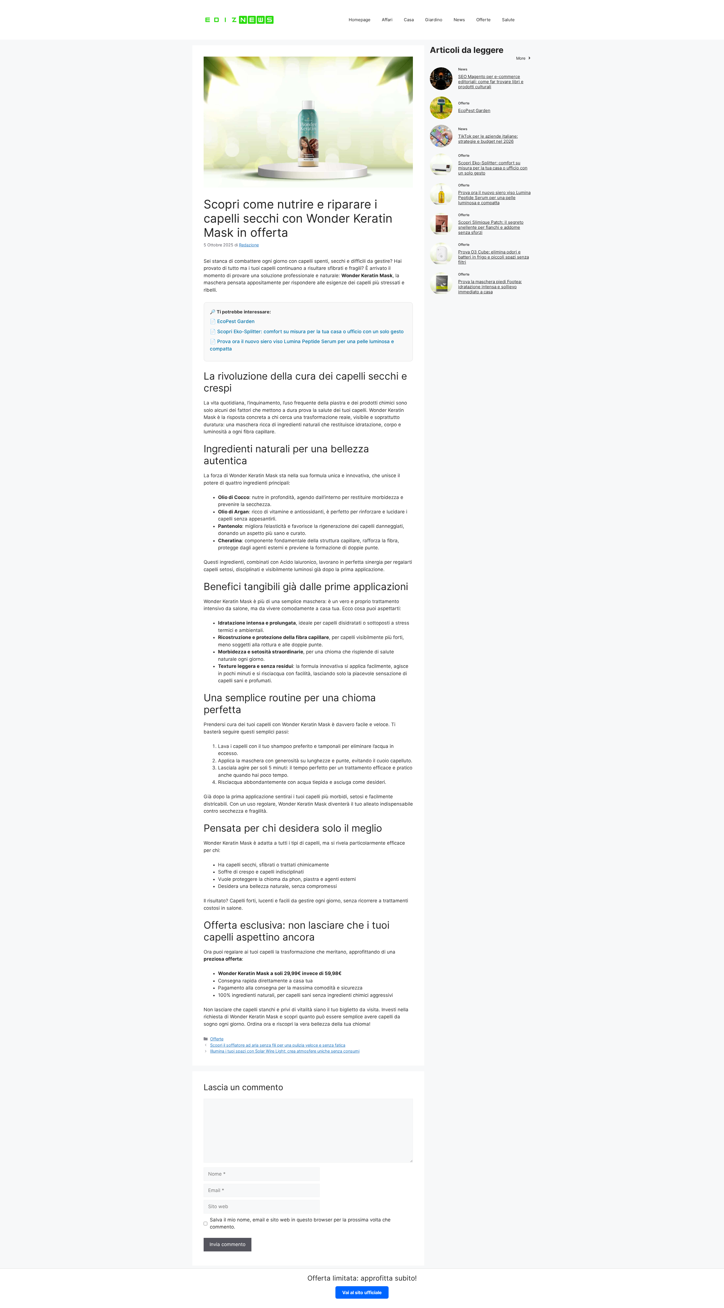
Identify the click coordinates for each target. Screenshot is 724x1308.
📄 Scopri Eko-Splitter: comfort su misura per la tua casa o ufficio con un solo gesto (307, 331)
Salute (508, 19)
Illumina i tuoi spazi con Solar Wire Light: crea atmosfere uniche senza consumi (284, 1051)
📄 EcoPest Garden (232, 321)
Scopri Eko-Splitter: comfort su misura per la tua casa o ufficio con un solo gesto (492, 168)
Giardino (433, 19)
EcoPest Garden (474, 110)
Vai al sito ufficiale (362, 1292)
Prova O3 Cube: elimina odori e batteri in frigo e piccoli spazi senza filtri (493, 257)
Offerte (483, 19)
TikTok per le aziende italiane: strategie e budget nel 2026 (488, 139)
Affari (387, 19)
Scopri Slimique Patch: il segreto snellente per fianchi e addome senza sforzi (490, 227)
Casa (409, 19)
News (459, 19)
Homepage (359, 19)
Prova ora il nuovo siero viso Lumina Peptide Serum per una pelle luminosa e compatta (494, 197)
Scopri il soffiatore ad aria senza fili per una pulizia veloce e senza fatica (277, 1045)
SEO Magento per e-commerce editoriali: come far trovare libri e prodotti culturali (490, 81)
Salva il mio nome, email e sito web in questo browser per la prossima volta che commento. (300, 1223)
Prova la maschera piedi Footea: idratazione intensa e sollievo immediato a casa (490, 286)
